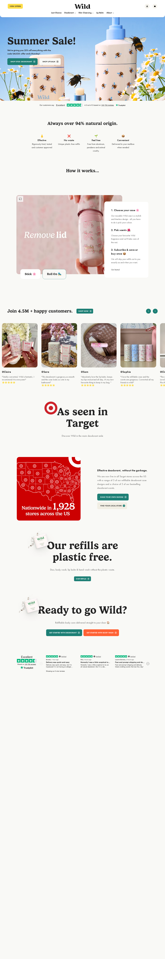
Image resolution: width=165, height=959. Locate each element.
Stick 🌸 (30, 274)
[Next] (155, 311)
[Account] (147, 6)
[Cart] (154, 6)
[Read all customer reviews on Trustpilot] (82, 105)
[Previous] (148, 311)
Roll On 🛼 (54, 274)
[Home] (83, 6)
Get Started (115, 269)
